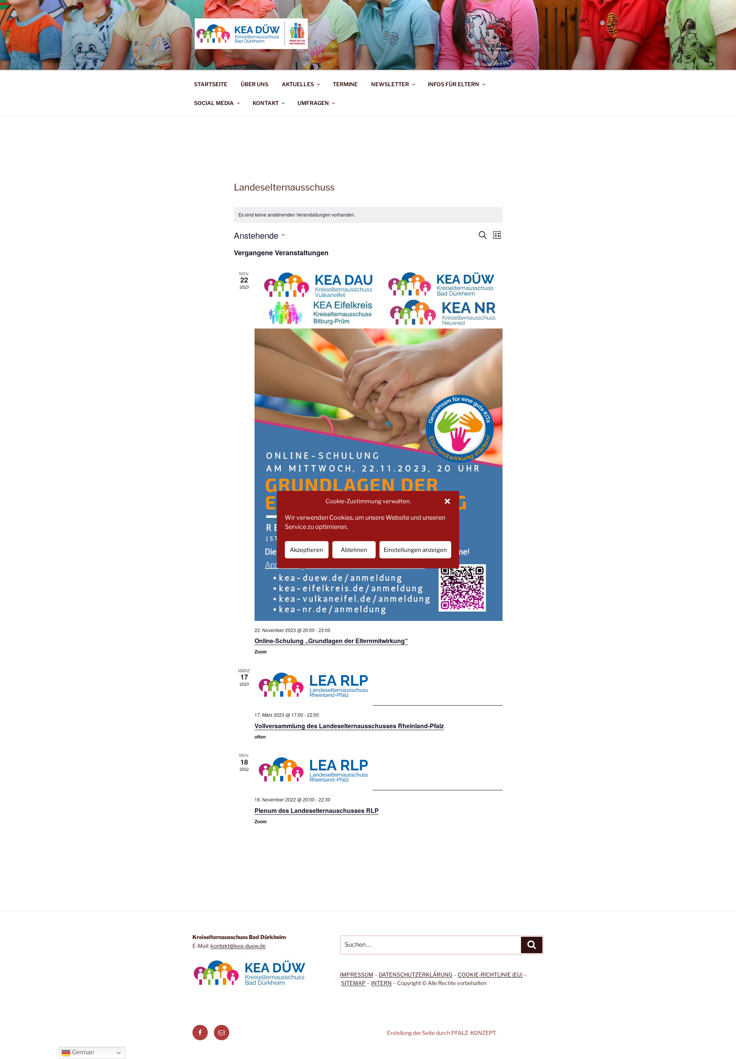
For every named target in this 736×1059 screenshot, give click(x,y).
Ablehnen (354, 549)
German (82, 1052)
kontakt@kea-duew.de (238, 945)
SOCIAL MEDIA (214, 103)
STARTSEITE (210, 84)
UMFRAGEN (313, 103)
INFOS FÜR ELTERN (453, 84)
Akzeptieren (306, 549)
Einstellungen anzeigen (415, 549)
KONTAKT (266, 103)
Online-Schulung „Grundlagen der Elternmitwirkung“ (331, 640)
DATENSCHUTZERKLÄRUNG (415, 974)
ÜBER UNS (254, 84)
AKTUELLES (298, 84)
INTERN (381, 983)
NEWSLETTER (390, 84)
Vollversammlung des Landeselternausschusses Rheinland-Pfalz (349, 725)
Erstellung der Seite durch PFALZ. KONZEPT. (441, 1032)
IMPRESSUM (356, 974)
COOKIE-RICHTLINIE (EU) (490, 974)
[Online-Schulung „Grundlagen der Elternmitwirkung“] (379, 445)
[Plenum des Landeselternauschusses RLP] (379, 771)
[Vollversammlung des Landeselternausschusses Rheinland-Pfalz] (379, 686)
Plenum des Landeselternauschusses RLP (317, 810)
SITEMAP (353, 983)
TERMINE (345, 84)
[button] (447, 501)
